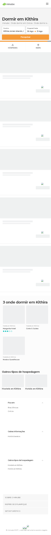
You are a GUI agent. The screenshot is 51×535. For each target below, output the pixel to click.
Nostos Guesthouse (11, 360)
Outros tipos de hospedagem (20, 460)
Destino (6, 27)
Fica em (11, 403)
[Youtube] (32, 520)
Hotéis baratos (14, 436)
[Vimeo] (28, 520)
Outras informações (16, 431)
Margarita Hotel (9, 329)
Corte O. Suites (32, 329)
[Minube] (9, 4)
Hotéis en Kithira (34, 389)
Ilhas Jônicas (13, 407)
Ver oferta (42, 91)
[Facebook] (21, 520)
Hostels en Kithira (11, 389)
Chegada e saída (32, 27)
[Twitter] (25, 520)
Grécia (10, 411)
